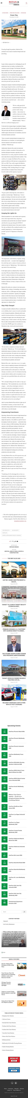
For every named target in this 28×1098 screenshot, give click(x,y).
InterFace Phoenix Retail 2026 (16, 731)
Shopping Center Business (8, 1015)
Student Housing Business (8, 1046)
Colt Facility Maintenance (8, 924)
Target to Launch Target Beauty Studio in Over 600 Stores (8, 993)
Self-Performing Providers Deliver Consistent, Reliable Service (13, 942)
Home (5, 1088)
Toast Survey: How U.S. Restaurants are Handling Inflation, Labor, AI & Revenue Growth (8, 975)
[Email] (16, 1083)
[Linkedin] (12, 1083)
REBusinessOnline (6, 1039)
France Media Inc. (17, 1090)
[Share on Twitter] (14, 541)
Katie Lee (5, 532)
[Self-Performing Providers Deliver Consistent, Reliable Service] (14, 939)
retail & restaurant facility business (12, 535)
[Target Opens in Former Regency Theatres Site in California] (14, 668)
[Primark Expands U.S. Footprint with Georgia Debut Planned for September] (14, 619)
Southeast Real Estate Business (9, 1029)
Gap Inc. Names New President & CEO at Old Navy (8, 965)
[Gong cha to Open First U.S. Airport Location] (21, 1003)
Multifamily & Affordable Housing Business (12, 1043)
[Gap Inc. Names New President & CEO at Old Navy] (14, 570)
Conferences (10, 1088)
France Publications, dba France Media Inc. (15, 1092)
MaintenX (5, 921)
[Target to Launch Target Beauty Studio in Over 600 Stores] (14, 594)
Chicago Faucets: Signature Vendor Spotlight (6, 984)
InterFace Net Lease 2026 (15, 855)
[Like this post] (10, 541)
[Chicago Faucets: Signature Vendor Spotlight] (21, 985)
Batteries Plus (6, 530)
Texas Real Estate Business (8, 1033)
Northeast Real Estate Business (9, 1026)
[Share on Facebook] (12, 541)
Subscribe (16, 1088)
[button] (3, 939)
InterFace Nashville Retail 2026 (17, 862)
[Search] (26, 3)
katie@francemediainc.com (20, 521)
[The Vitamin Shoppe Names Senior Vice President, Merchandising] (14, 643)
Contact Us (9, 1090)
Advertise (22, 1088)
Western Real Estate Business (8, 1036)
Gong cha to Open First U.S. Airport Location (8, 1001)
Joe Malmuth (15, 530)
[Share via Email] (17, 541)
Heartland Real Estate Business (9, 1022)
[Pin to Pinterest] (15, 541)
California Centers (6, 1019)
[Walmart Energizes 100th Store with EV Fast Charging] (14, 692)
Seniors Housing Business (8, 1050)
